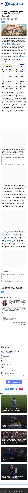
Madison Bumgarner (11, 187)
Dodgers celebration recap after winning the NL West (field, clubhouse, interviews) (10, 319)
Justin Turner (16, 234)
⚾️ (14, 382)
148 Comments (15, 19)
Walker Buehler (8, 151)
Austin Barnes (8, 240)
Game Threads (6, 19)
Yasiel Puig (10, 205)
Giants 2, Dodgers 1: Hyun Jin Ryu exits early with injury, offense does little (18, 323)
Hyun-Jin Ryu (13, 61)
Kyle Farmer (20, 241)
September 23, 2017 (20, 164)
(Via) (14, 36)
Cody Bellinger (21, 56)
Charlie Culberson (5, 241)
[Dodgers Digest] (14, 3)
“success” (6, 152)
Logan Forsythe (14, 238)
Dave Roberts (15, 99)
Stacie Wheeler (6, 18)
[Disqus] (14, 362)
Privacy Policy (14, 489)
